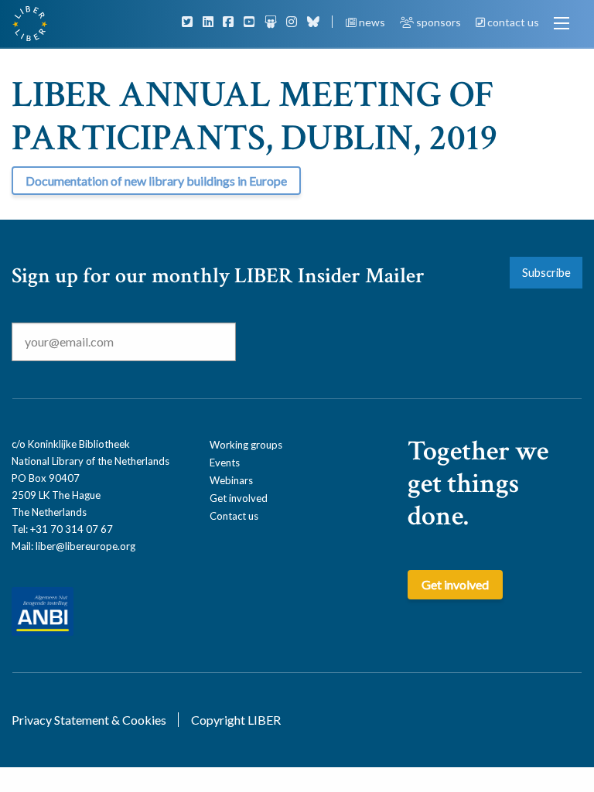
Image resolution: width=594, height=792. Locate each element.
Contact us (234, 516)
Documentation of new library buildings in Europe (156, 180)
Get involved (239, 498)
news (372, 22)
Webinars (231, 480)
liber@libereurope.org (85, 546)
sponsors (438, 22)
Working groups (246, 445)
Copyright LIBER (236, 719)
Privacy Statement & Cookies (89, 719)
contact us (512, 22)
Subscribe (546, 272)
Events (225, 462)
